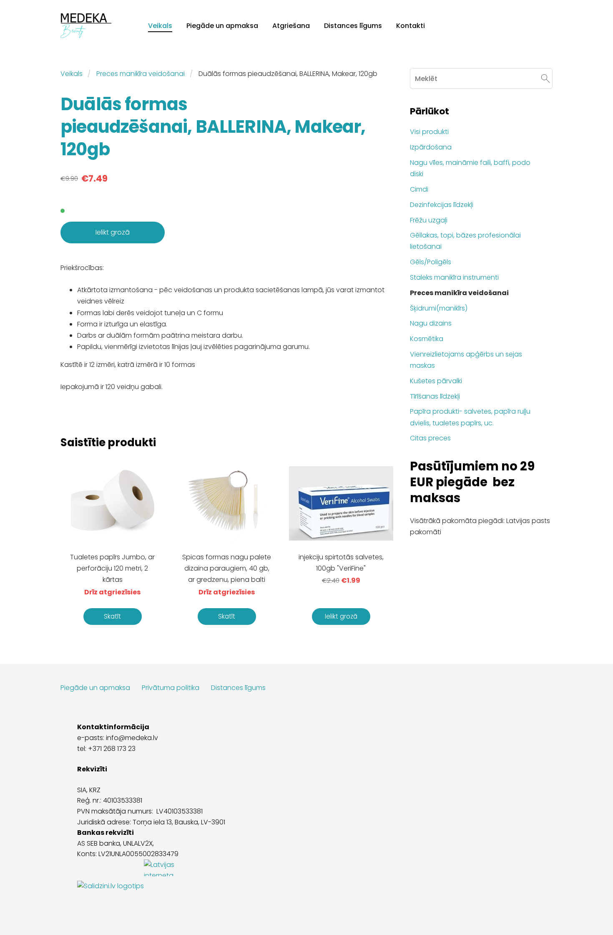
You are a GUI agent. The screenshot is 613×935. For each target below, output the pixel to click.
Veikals (71, 73)
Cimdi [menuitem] (419, 189)
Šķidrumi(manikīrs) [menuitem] (438, 308)
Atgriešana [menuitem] (291, 25)
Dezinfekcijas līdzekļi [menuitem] (441, 205)
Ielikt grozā (112, 232)
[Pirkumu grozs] (543, 25)
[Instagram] (544, 907)
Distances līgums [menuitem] (353, 25)
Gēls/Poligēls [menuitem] (430, 262)
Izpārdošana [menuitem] (431, 147)
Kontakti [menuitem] (410, 25)
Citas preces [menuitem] (430, 438)
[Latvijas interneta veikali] (169, 886)
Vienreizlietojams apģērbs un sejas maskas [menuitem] (466, 359)
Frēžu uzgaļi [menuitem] (428, 220)
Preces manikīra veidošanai (140, 73)
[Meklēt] (524, 25)
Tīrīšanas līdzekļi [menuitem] (435, 396)
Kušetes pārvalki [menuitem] (436, 381)
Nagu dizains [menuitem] (431, 323)
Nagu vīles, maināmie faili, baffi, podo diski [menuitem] (470, 168)
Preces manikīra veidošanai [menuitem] (459, 293)
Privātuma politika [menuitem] (170, 687)
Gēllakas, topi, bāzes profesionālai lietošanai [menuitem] (465, 240)
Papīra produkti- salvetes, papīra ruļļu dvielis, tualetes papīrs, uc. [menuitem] (470, 417)
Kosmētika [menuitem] (426, 339)
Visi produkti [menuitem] (429, 131)
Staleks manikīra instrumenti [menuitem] (454, 277)
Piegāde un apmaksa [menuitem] (222, 25)
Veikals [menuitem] (160, 25)
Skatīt (112, 616)
